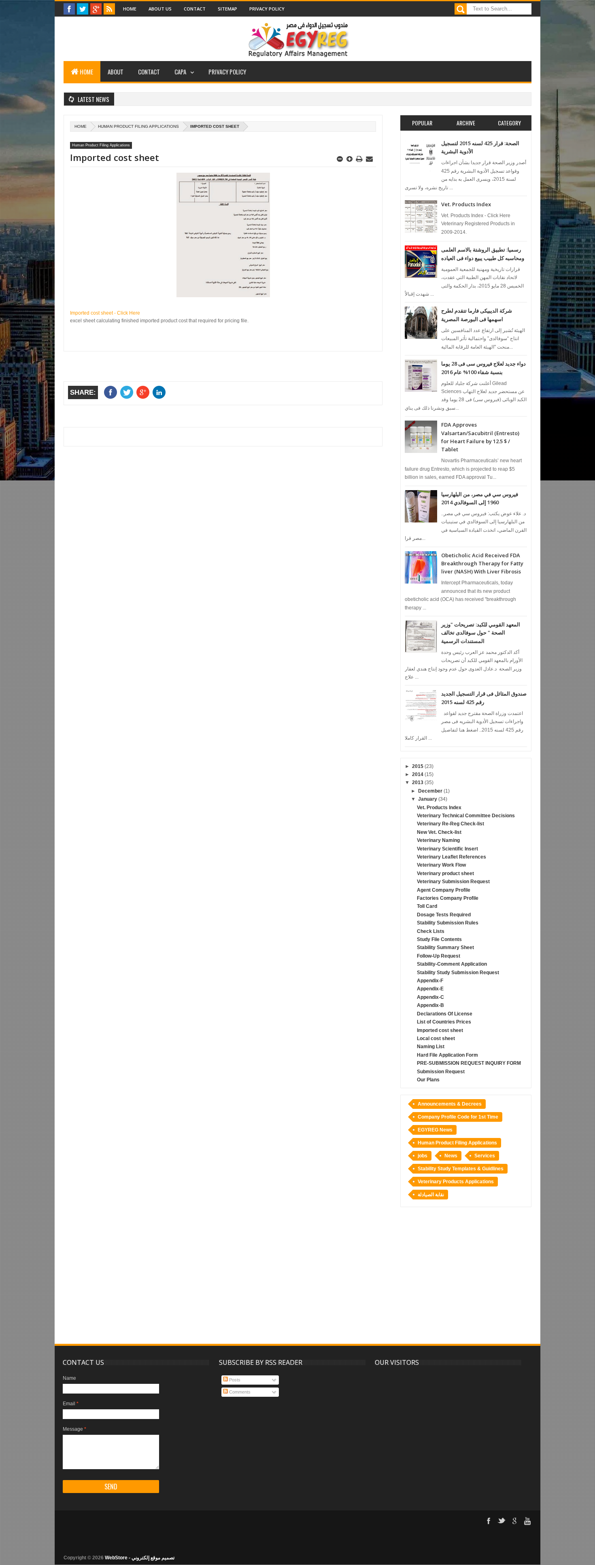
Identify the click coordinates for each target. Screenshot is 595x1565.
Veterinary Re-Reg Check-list (450, 824)
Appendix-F (430, 980)
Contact (195, 9)
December (431, 791)
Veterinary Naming (438, 840)
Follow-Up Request (438, 956)
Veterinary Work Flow (441, 865)
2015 (418, 766)
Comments (239, 1391)
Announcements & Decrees (450, 1104)
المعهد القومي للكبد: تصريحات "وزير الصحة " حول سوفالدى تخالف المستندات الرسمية (480, 633)
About (115, 71)
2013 (418, 782)
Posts (234, 1379)
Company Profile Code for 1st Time (458, 1117)
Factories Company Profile (447, 898)
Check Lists (430, 931)
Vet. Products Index (466, 204)
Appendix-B (430, 1005)
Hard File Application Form (447, 1055)
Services (484, 1156)
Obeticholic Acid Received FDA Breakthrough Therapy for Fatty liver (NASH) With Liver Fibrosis (482, 563)
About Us (160, 9)
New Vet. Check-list (439, 832)
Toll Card (427, 906)
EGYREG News (435, 1130)
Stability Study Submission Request (458, 972)
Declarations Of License (444, 1014)
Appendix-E (430, 989)
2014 (418, 774)
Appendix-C (430, 997)
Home (129, 9)
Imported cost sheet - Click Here (105, 313)
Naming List (430, 1046)
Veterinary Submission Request (453, 881)
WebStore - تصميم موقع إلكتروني (139, 1558)
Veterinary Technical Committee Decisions (466, 815)
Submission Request (441, 1071)
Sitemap (227, 9)
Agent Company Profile (443, 890)
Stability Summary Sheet (445, 947)
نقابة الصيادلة (431, 1194)
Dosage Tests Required (444, 915)
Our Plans (428, 1080)
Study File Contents (439, 939)
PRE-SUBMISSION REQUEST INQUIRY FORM (469, 1063)
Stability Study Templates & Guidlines (461, 1169)
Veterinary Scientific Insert (447, 849)
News (450, 1156)
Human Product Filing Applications (138, 126)
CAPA (180, 71)
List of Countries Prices (444, 1022)
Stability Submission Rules (447, 923)
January (428, 799)
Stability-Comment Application (452, 964)
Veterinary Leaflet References (451, 857)
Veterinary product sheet (445, 873)
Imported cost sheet (440, 1030)
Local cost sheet (436, 1038)
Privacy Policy (267, 9)
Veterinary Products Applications (456, 1181)
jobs (422, 1156)
